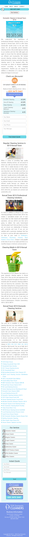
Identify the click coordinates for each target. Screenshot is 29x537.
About (16, 6)
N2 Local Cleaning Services (10, 387)
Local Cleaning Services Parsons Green (13, 412)
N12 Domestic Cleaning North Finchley (13, 405)
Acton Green (10, 239)
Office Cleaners (10, 456)
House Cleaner (10, 434)
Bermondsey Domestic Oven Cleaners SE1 (14, 372)
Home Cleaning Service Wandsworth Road (15, 389)
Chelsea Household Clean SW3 (11, 364)
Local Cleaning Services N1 (10, 393)
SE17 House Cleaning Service (11, 368)
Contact (21, 6)
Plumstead (12, 237)
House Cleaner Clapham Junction (12, 422)
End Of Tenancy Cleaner (12, 450)
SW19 (26, 344)
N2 (22, 344)
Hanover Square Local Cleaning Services (14, 403)
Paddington (24, 235)
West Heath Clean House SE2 (11, 420)
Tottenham (4, 237)
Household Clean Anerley (10, 366)
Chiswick (20, 237)
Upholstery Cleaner (11, 447)
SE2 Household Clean (9, 370)
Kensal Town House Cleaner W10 (12, 385)
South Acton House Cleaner (10, 414)
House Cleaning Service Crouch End (13, 399)
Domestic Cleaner (11, 431)
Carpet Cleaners (10, 440)
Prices (11, 6)
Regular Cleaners (10, 437)
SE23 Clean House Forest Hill (11, 397)
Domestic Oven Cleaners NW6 (11, 391)
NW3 (8, 344)
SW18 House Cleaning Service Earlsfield (14, 410)
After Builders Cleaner (12, 453)
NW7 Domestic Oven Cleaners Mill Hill (13, 382)
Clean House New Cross (9, 407)
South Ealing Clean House (10, 380)
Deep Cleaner (9, 444)
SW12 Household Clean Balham (11, 378)
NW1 (19, 344)
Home (6, 6)
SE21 (15, 344)
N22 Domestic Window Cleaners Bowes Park (15, 416)
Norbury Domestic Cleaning (10, 418)
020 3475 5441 (15, 9)
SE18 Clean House (8, 362)
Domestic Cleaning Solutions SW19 (12, 395)
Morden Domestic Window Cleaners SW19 (15, 401)
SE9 (12, 344)
